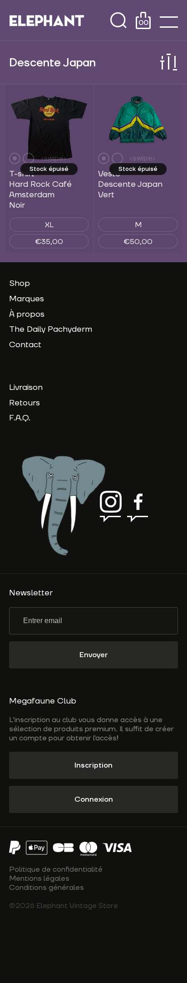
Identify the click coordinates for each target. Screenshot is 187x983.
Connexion (93, 799)
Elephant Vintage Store (46, 20)
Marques (26, 299)
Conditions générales (46, 887)
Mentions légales (39, 878)
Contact (25, 344)
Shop (19, 283)
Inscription (93, 765)
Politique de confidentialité (56, 869)
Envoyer (93, 654)
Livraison (26, 387)
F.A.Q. (19, 418)
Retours (24, 403)
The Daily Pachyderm (50, 329)
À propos (26, 314)
